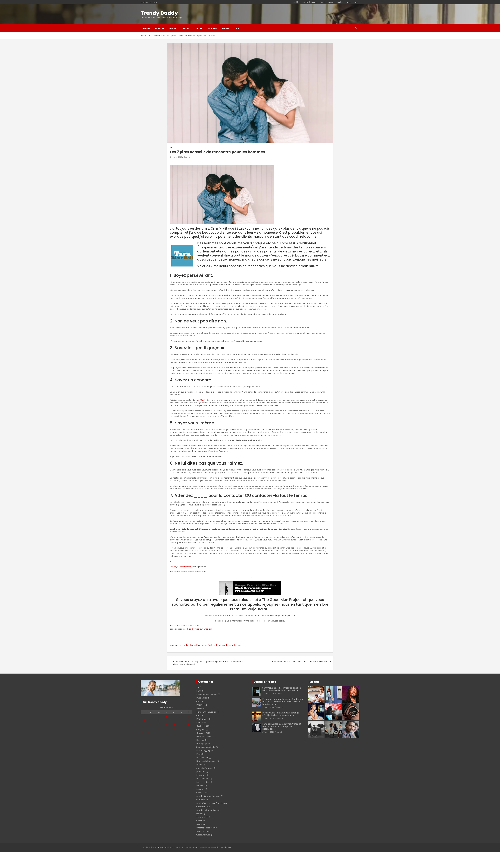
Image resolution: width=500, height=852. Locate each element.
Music (199, 754)
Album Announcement (206, 694)
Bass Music (201, 698)
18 (166, 724)
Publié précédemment (180, 567)
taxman (200, 814)
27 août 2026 (268, 693)
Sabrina (187, 157)
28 (189, 728)
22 (144, 728)
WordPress (226, 847)
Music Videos (202, 757)
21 (189, 724)
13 (181, 720)
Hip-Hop (200, 740)
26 (174, 728)
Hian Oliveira (193, 629)
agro (198, 691)
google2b (200, 729)
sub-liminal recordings (207, 810)
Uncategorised (203, 828)
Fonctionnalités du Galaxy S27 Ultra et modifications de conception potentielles (281, 726)
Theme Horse (191, 847)
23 (151, 728)
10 (159, 720)
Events (199, 722)
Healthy (305, 2)
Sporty (314, 2)
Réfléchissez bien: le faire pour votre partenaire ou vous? (299, 661)
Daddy (296, 2)
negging (201, 400)
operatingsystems (205, 768)
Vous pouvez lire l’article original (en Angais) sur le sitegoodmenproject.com (206, 645)
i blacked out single (205, 747)
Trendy (322, 2)
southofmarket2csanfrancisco (210, 803)
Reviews (200, 789)
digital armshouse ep (206, 712)
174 (197, 687)
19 (174, 724)
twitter (199, 824)
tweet (199, 821)
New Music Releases (206, 761)
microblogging (203, 750)
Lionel (279, 732)
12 (174, 720)
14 (189, 720)
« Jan (143, 732)
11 (166, 720)
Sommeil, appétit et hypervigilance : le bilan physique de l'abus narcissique (281, 689)
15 (144, 724)
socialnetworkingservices (208, 796)
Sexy (357, 2)
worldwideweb (203, 835)
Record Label (202, 782)
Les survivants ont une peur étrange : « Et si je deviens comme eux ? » (281, 714)
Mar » (150, 732)
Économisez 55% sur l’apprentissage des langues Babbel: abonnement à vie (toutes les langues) (208, 662)
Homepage (201, 743)
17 (159, 724)
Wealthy (340, 2)
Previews (200, 775)
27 (181, 728)
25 (166, 728)
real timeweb (202, 778)
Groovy (349, 2)
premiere (200, 771)
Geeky (331, 2)
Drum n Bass (202, 719)
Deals (199, 708)
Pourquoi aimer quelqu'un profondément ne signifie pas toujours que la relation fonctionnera (283, 702)
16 (151, 724)
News (199, 764)
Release (200, 785)
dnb (198, 715)
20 (181, 724)
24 (159, 728)
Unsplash (208, 629)
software (200, 800)
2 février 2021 (176, 157)
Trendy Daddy (159, 13)
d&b (198, 701)
